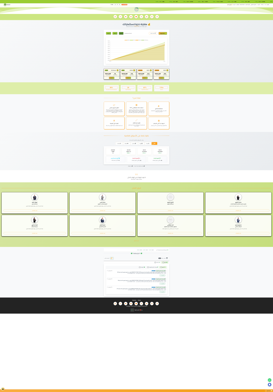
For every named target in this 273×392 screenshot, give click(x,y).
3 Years (115, 33)
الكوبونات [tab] (141, 267)
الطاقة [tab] (126, 143)
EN (111, 4)
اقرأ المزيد (163, 275)
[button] (265, 4)
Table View (152, 33)
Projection (162, 33)
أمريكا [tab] (147, 143)
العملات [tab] (118, 143)
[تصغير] (119, 4)
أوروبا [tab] (141, 143)
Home (139, 300)
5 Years (108, 33)
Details (161, 77)
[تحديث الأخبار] (112, 258)
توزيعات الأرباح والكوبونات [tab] (152, 267)
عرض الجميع (136, 240)
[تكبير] (115, 4)
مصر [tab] (153, 143)
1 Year (121, 33)
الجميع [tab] (163, 267)
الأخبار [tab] (164, 262)
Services (134, 300)
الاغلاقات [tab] (157, 262)
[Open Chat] (3, 389)
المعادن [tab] (133, 143)
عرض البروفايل (238, 210)
